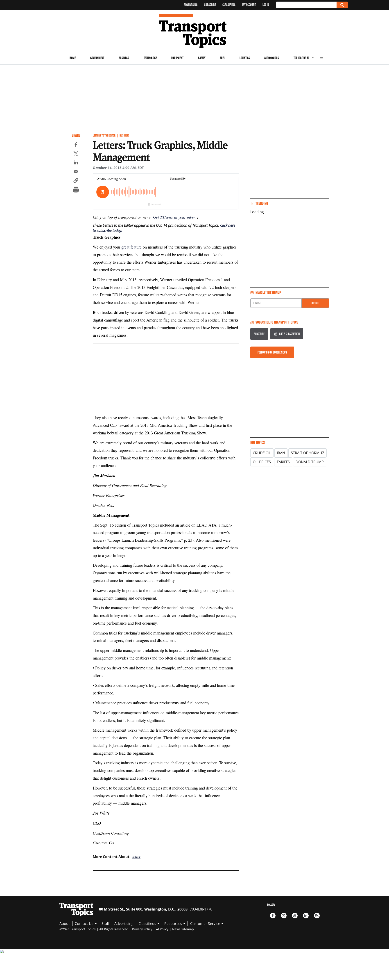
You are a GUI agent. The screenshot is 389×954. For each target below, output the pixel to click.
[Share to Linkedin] (75, 163)
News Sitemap (183, 929)
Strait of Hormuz (307, 452)
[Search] (342, 5)
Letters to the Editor (104, 135)
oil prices (262, 461)
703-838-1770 (201, 909)
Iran (281, 452)
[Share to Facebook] (75, 145)
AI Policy (162, 929)
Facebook (273, 915)
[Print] (75, 190)
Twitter (284, 915)
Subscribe (210, 4)
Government (97, 58)
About (64, 923)
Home (73, 58)
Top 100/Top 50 (301, 58)
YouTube (295, 915)
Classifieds (228, 4)
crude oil (262, 452)
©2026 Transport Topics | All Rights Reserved (93, 929)
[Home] (194, 31)
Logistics (245, 58)
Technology (150, 58)
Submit (315, 303)
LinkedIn (306, 915)
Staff (105, 923)
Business (124, 58)
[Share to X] (75, 154)
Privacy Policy (142, 929)
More (321, 58)
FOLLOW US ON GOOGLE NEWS (272, 352)
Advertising (190, 4)
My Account (249, 4)
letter (136, 856)
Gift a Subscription (289, 334)
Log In (265, 4)
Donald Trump (310, 461)
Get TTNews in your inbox (174, 217)
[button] (75, 181)
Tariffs (283, 461)
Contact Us (84, 923)
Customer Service (205, 923)
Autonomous (271, 58)
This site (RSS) (317, 915)
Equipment (177, 58)
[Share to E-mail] (75, 172)
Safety (202, 58)
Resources (173, 923)
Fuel (222, 58)
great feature (131, 247)
